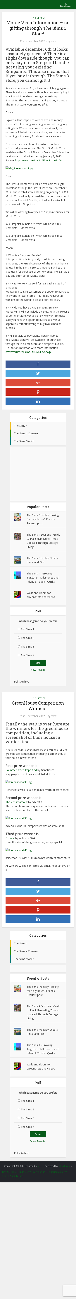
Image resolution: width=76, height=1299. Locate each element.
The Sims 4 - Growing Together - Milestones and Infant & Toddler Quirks (42, 577)
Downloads (38, 1172)
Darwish (10, 838)
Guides (22, 1172)
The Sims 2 (27, 638)
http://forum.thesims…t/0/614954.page (29, 352)
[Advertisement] (38, 474)
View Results (37, 669)
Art (29, 1172)
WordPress (65, 1166)
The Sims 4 (27, 655)
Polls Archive (21, 681)
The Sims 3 (38, 17)
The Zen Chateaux (16, 802)
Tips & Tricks (9, 1172)
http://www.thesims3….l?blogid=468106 (38, 160)
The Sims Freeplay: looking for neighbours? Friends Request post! (43, 519)
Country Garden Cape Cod (21, 770)
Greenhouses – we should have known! (36, 1164)
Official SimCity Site (12, 1176)
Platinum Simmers (57, 1172)
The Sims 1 (27, 629)
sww (53, 41)
